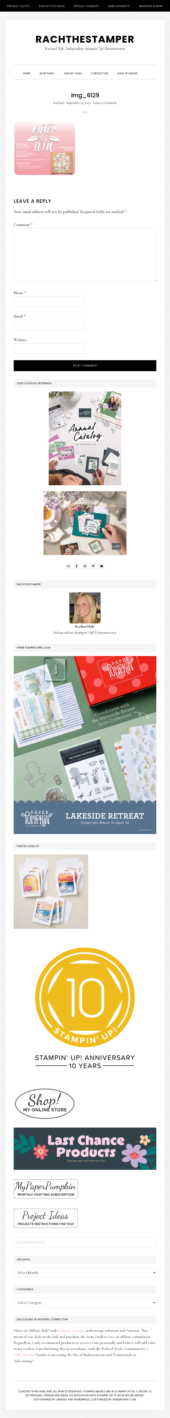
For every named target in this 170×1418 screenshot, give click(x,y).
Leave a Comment (105, 102)
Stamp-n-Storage (71, 1330)
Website (20, 339)
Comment (23, 224)
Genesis (61, 1399)
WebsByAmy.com (124, 1399)
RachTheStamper (85, 39)
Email (20, 316)
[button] (147, 69)
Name (20, 292)
